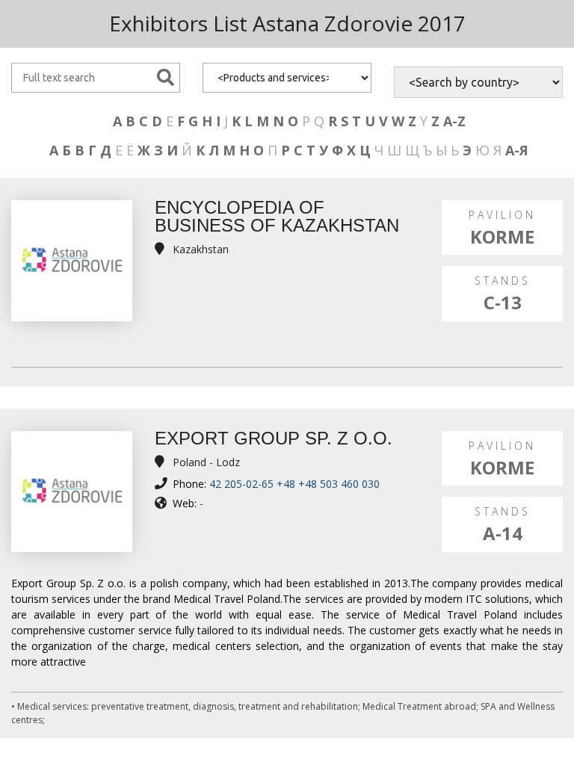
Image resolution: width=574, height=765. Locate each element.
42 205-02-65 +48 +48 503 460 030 (294, 484)
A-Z (454, 121)
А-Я (516, 150)
